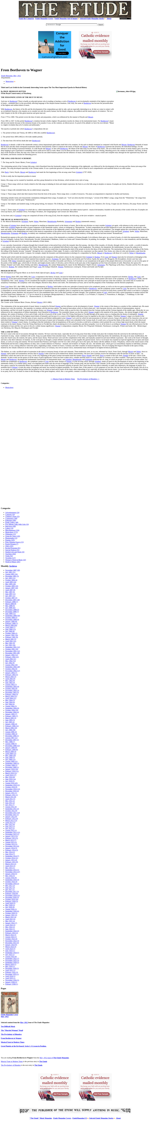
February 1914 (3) (11, 850)
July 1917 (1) (9, 889)
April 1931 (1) (10, 970)
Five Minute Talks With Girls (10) (17, 524)
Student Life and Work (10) (14, 552)
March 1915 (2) (10, 864)
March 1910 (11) (11, 773)
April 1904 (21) (10, 698)
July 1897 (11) (10, 596)
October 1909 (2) (11, 765)
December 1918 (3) (12, 897)
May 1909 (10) (10, 755)
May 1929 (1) (10, 966)
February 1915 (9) (11, 862)
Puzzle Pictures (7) (11, 544)
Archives (13, 566)
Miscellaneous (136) (12, 530)
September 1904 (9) (12, 708)
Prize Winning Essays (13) (14, 542)
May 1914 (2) (10, 852)
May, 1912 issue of (54, 1058)
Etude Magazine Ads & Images (66, 18)
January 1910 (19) (11, 769)
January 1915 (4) (11, 860)
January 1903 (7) (11, 673)
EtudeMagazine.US (79, 1118)
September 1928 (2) (12, 962)
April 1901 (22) (10, 641)
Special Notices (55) (12, 550)
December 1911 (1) (12, 815)
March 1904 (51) (11, 696)
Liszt (106, 257)
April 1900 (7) (10, 627)
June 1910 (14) (10, 779)
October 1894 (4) (11, 580)
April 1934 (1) (10, 976)
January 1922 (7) (11, 923)
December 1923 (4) (12, 943)
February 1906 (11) (12, 726)
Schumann (68, 221)
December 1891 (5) (12, 576)
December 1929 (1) (12, 968)
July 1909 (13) (10, 759)
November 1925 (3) (12, 960)
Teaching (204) (10, 554)
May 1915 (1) (10, 868)
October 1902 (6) (11, 669)
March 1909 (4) (10, 752)
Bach (7, 172)
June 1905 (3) (10, 720)
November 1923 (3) (12, 941)
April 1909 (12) (10, 753)
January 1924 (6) (11, 945)
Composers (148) (11, 518)
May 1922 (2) (10, 927)
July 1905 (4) (9, 722)
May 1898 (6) (10, 606)
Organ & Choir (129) (12, 536)
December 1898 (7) (12, 612)
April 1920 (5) (10, 903)
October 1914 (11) (11, 858)
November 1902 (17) (12, 671)
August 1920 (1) (11, 909)
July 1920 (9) (9, 907)
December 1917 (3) (12, 891)
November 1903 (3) (12, 690)
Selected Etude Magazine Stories (92, 18)
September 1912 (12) (12, 832)
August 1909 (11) (11, 761)
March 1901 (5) (10, 639)
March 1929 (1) (10, 964)
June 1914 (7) (10, 854)
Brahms (78, 221)
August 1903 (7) (11, 684)
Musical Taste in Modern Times (12, 1061)
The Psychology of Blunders (11, 1065)
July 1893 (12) (10, 578)
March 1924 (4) (10, 947)
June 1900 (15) (10, 629)
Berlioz (53, 273)
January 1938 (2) (11, 982)
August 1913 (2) (11, 842)
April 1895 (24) (10, 582)
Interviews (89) (10, 526)
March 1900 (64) (11, 625)
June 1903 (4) (10, 683)
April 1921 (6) (10, 919)
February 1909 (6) (11, 750)
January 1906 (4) (11, 724)
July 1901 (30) (10, 645)
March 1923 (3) (10, 935)
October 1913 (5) (11, 844)
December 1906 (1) (12, 736)
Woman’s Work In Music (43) (15, 560)
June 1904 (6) (10, 702)
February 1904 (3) (11, 694)
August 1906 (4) (11, 732)
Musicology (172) (11, 532)
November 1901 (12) (12, 651)
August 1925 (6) (11, 957)
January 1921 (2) (11, 915)
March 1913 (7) (10, 840)
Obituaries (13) (10, 534)
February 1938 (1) (11, 984)
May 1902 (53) (10, 661)
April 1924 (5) (10, 949)
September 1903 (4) (12, 686)
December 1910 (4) (12, 791)
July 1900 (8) (9, 631)
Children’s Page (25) (12, 516)
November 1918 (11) (12, 895)
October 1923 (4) (11, 939)
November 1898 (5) (12, 610)
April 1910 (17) (10, 775)
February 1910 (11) (12, 771)
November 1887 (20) (12, 570)
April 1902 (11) (10, 659)
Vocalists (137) (10, 558)
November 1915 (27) (12, 872)
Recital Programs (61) (12, 548)
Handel (89, 355)
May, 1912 (24, 1022)
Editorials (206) (10, 520)
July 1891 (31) (10, 572)
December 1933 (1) (12, 974)
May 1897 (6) (10, 592)
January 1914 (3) (11, 848)
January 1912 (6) (11, 817)
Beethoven (13, 101)
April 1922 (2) (10, 925)
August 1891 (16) (11, 574)
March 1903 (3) (10, 677)
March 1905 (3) (10, 718)
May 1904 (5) (10, 700)
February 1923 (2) (11, 933)
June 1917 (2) (10, 888)
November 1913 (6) (12, 846)
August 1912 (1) (11, 830)
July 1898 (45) (10, 608)
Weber (36, 221)
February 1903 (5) (11, 675)
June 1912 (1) (10, 826)
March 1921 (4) (10, 917)
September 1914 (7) (12, 856)
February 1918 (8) (11, 893)
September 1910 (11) (12, 785)
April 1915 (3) (10, 866)
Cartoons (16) (10, 514)
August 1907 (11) (11, 738)
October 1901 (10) (11, 649)
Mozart (90, 117)
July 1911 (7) (9, 805)
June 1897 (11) (10, 594)
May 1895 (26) (10, 584)
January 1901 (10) (11, 635)
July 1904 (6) (9, 704)
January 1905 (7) (11, 714)
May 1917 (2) (10, 886)
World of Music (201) (12, 562)
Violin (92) (9, 556)
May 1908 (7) (10, 742)
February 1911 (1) (11, 795)
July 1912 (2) (9, 828)
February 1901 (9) (11, 637)
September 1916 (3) (12, 880)
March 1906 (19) (11, 728)
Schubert (33, 162)
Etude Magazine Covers (44, 18)
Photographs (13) (11, 538)
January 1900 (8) (11, 621)
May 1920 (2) (10, 905)
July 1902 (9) (9, 663)
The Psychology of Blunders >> (88, 379)
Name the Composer (26, 18)
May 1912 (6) (10, 824)
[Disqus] (75, 421)
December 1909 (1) (12, 767)
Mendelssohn (52, 221)
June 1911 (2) (10, 803)
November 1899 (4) (12, 619)
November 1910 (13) (12, 789)
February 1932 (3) (11, 972)
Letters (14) (9, 528)
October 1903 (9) (11, 688)
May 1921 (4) (10, 921)
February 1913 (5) (11, 838)
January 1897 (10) (11, 588)
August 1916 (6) (11, 878)
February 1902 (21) (12, 657)
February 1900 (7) (11, 623)
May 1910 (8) (10, 777)
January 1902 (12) (11, 655)
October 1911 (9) (11, 811)
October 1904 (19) (11, 710)
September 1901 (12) (12, 647)
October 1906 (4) (11, 734)
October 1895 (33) (11, 586)
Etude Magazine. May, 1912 (11, 76)
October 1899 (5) (11, 617)
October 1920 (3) (11, 913)
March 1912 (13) (11, 820)
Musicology (10, 81)
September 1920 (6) (12, 911)
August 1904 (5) (11, 706)
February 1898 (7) (11, 602)
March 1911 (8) (10, 797)
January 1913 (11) (11, 836)
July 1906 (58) (10, 730)
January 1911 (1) (11, 793)
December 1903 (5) (12, 692)
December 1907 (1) (12, 740)
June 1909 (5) (10, 757)
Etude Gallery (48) (11, 522)
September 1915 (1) (12, 870)
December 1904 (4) (12, 712)
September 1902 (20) (12, 667)
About (109, 18)
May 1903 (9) (10, 681)
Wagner (114, 257)
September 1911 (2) (12, 809)
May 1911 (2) (10, 801)
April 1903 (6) (10, 679)
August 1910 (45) (11, 783)
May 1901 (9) (10, 643)
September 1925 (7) (12, 958)
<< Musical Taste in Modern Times (63, 379)
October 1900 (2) (11, 633)
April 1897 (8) (10, 590)
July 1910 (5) (9, 781)
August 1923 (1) (11, 937)
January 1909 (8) (11, 748)
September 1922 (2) (12, 931)
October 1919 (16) (11, 899)
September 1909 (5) (12, 763)
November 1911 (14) (12, 813)
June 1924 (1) (10, 951)
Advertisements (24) (12, 512)
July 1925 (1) (9, 955)
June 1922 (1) (10, 929)
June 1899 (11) (10, 614)
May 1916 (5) (10, 876)
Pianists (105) (10, 540)
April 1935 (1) (10, 978)
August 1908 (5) (11, 744)
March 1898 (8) (10, 604)
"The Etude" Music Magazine (40, 1118)
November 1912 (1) (12, 834)
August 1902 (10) (11, 665)
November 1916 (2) (12, 884)
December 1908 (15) (12, 746)
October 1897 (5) (11, 598)
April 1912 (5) (10, 822)
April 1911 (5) (10, 799)
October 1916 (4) (11, 882)
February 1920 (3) (11, 901)
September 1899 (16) (12, 616)
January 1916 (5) (11, 874)
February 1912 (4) (11, 819)
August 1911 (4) (11, 807)
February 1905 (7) (11, 716)
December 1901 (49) (12, 653)
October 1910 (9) (11, 787)
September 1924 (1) (12, 953)
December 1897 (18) (12, 600)
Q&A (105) (9, 546)
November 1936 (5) (12, 980)
